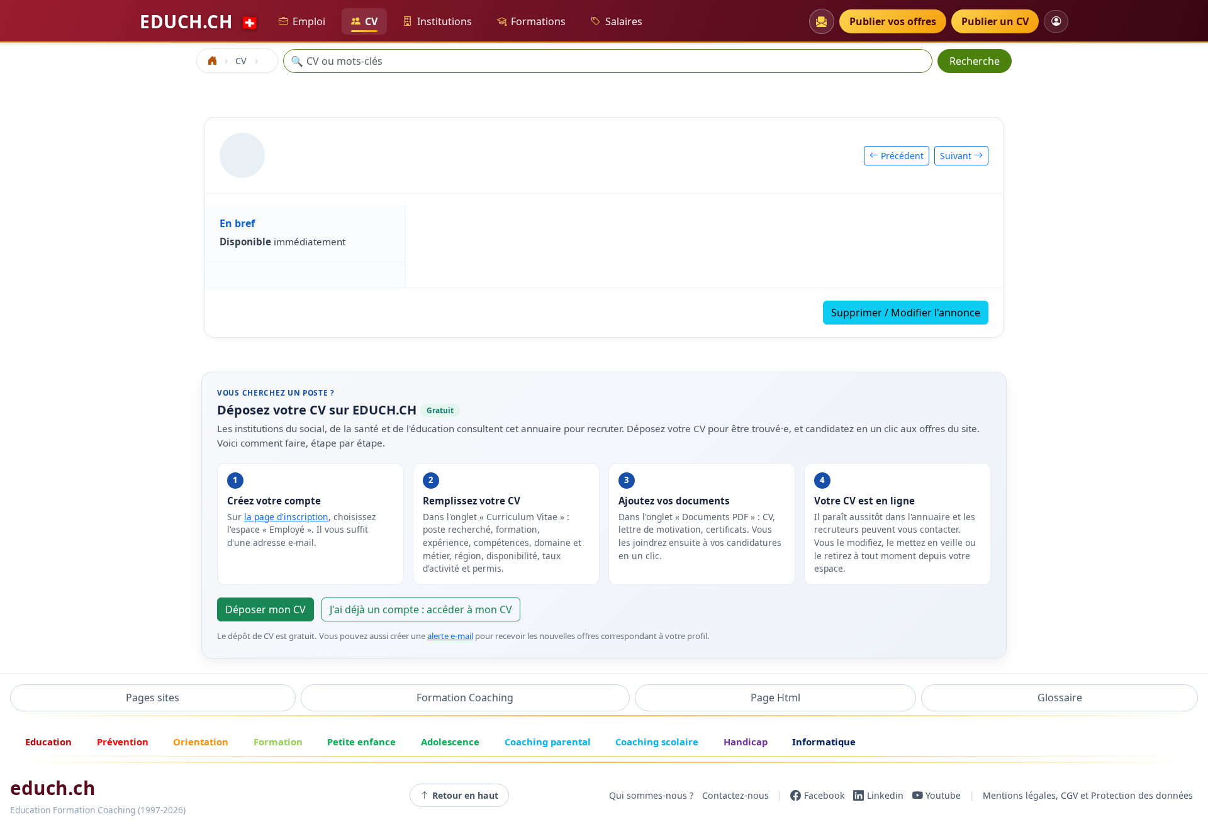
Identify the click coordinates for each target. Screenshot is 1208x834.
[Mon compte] (1056, 21)
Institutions (444, 21)
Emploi (309, 21)
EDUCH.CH (199, 21)
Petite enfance (361, 741)
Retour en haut (465, 795)
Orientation (200, 741)
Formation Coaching (465, 697)
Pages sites (152, 697)
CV (371, 21)
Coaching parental (548, 741)
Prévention (122, 741)
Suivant (957, 156)
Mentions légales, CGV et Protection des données (1088, 795)
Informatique (824, 741)
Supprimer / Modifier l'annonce (905, 313)
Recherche (974, 61)
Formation (278, 741)
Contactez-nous (735, 795)
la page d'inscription (286, 517)
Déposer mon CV (265, 609)
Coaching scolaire (656, 741)
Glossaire (1059, 697)
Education (48, 741)
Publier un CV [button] (995, 21)
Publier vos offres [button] (892, 21)
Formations (538, 21)
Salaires (623, 21)
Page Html (775, 697)
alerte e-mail (450, 636)
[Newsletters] (821, 21)
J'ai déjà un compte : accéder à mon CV (421, 609)
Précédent (901, 156)
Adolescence (450, 741)
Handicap (746, 741)
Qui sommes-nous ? (651, 795)
